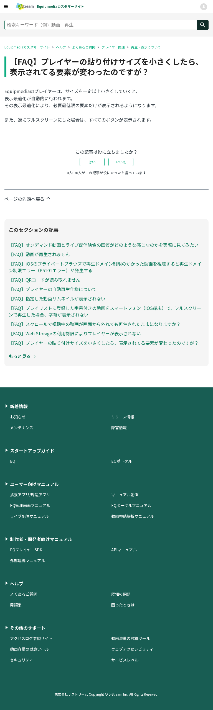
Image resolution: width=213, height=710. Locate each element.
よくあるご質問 (83, 47)
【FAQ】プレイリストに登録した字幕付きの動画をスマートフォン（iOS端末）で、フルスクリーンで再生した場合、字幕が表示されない (105, 311)
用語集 (16, 605)
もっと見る (20, 356)
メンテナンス (21, 427)
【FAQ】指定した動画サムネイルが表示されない (57, 298)
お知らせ (18, 417)
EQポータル (121, 461)
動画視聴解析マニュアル (132, 516)
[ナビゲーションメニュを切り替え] (203, 7)
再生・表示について (146, 47)
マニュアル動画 (124, 494)
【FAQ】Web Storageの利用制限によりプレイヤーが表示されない (75, 333)
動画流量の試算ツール (130, 638)
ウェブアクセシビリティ (132, 649)
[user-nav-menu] (5, 6)
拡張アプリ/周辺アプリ (30, 494)
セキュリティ (21, 660)
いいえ (121, 162)
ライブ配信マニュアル (29, 516)
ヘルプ (61, 47)
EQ (12, 461)
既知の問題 (121, 594)
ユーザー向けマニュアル (34, 484)
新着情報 (19, 406)
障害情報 (119, 427)
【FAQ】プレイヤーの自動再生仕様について (53, 289)
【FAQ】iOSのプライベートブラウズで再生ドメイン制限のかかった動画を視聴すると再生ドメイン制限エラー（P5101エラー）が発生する (105, 267)
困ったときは (123, 605)
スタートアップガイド (32, 450)
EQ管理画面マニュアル (30, 505)
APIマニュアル (124, 549)
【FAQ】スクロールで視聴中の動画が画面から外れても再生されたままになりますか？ (95, 324)
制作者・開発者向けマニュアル (41, 539)
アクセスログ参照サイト (31, 638)
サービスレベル (124, 660)
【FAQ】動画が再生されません (39, 254)
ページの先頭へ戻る (24, 198)
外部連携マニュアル (27, 560)
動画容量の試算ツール (29, 649)
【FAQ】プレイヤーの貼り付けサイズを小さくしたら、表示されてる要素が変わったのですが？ (104, 342)
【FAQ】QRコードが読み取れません (44, 279)
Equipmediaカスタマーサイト (27, 47)
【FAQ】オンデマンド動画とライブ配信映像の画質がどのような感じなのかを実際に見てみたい (104, 244)
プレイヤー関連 (113, 47)
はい (92, 162)
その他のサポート (27, 627)
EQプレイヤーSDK (26, 549)
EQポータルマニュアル (131, 505)
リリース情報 (122, 417)
